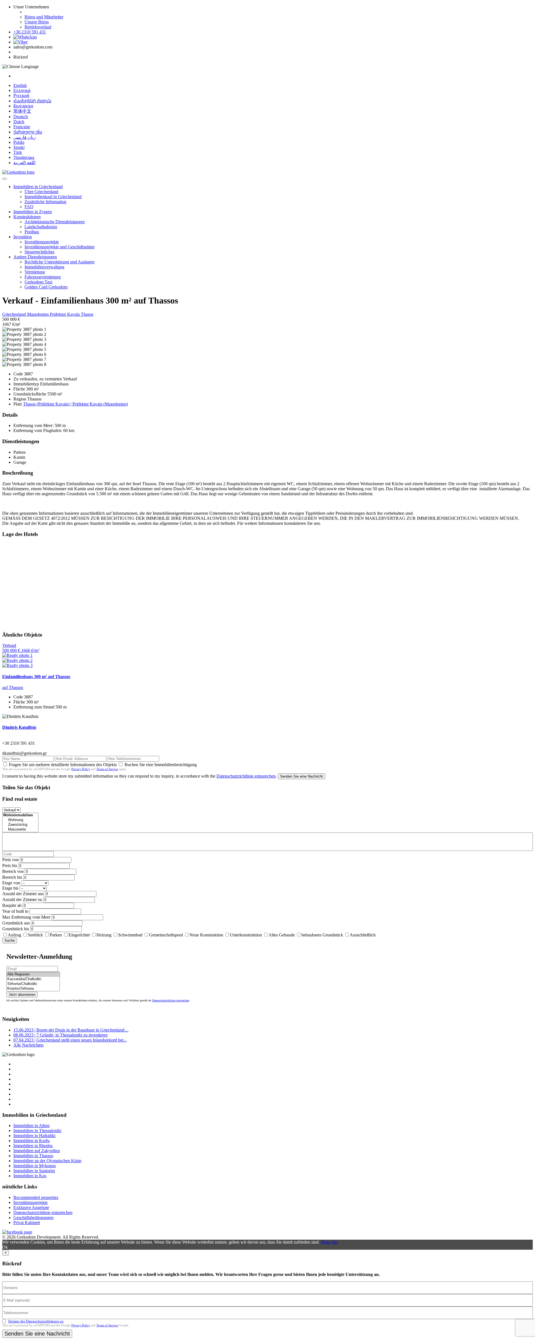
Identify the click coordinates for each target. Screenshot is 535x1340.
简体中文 (22, 111)
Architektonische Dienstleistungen (55, 221)
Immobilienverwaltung (44, 266)
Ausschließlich (363, 935)
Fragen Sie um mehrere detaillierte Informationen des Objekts (63, 764)
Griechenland (14, 314)
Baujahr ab (11, 905)
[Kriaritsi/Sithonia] (33, 988)
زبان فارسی (24, 137)
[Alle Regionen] (33, 974)
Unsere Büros (37, 22)
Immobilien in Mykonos (34, 1165)
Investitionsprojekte (42, 241)
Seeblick (35, 935)
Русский (21, 95)
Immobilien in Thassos (33, 1155)
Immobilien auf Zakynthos (36, 1150)
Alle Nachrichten (28, 1045)
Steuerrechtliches (39, 251)
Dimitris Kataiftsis (19, 727)
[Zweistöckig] (20, 824)
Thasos (87, 314)
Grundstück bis (15, 928)
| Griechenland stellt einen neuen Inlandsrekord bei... (70, 1040)
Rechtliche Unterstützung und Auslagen (59, 261)
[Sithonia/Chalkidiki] (33, 984)
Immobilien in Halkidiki (34, 1135)
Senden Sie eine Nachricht (301, 776)
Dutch (18, 121)
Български (23, 105)
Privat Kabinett (26, 1222)
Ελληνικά (21, 90)
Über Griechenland (41, 191)
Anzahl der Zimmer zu (22, 899)
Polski (18, 142)
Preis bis (9, 865)
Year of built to (15, 911)
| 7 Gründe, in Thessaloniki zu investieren (60, 1035)
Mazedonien (38, 314)
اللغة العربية (24, 162)
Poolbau (32, 231)
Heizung (103, 935)
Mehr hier (329, 1242)
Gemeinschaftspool (166, 935)
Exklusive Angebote (31, 1207)
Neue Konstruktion (206, 935)
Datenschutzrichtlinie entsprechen (246, 776)
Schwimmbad (130, 935)
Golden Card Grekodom (46, 287)
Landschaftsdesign (41, 226)
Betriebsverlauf (38, 27)
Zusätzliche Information (45, 201)
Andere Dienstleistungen (35, 256)
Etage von (11, 882)
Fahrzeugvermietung (43, 277)
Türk (17, 152)
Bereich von (13, 871)
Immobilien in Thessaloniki (37, 1130)
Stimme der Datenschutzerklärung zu (36, 1321)
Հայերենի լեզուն (32, 100)
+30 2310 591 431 (29, 32)
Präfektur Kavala (65, 314)
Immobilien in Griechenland (38, 186)
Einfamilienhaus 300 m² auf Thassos (36, 676)
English (20, 85)
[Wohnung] (20, 820)
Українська (23, 157)
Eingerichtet (79, 935)
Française (21, 126)
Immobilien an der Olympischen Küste (47, 1160)
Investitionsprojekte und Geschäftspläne (59, 246)
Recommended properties (35, 1197)
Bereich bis (12, 877)
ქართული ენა (27, 132)
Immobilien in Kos (29, 1175)
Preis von (10, 859)
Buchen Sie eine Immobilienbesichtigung (161, 764)
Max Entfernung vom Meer (26, 917)
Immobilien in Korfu (31, 1140)
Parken (56, 935)
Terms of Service (107, 769)
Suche (9, 940)
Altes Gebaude (282, 935)
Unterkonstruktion (246, 935)
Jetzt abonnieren (22, 994)
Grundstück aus (16, 923)
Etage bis (10, 888)
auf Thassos (12, 687)
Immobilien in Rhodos (33, 1145)
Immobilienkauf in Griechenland (53, 196)
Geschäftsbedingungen (33, 1217)
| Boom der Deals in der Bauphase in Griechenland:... (70, 1030)
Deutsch (20, 116)
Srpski (19, 147)
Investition (22, 236)
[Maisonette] (20, 829)
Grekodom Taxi (38, 282)
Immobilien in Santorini (34, 1170)
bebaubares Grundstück (322, 935)
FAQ (29, 206)
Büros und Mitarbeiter (44, 16)
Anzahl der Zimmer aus (23, 893)
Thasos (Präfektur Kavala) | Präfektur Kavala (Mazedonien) (75, 404)
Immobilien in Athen (31, 1125)
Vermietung (35, 272)
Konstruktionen (27, 216)
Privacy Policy (80, 769)
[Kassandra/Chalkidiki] (33, 979)
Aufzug (14, 935)
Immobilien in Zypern (32, 211)
